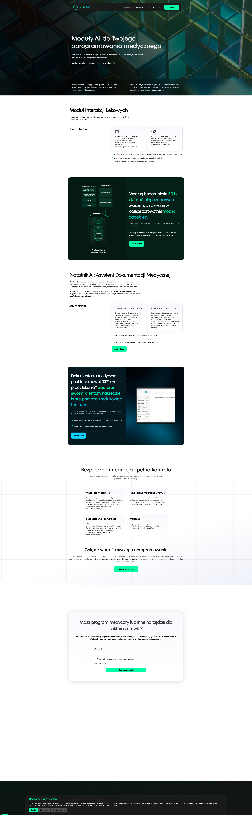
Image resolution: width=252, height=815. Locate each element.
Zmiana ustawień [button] (59, 810)
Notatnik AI (139, 7)
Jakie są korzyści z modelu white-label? (101, 733)
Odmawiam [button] (44, 810)
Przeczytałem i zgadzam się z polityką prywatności (115, 659)
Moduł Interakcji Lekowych (83, 63)
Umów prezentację (126, 670)
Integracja (150, 7)
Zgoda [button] (33, 810)
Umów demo (172, 7)
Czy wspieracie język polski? (97, 766)
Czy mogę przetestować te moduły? (100, 755)
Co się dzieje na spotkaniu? (97, 744)
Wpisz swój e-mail (100, 649)
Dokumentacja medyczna (147, 791)
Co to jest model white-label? (97, 722)
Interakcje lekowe (125, 7)
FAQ (159, 7)
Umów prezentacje (126, 569)
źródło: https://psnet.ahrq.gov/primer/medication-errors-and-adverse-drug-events (155, 224)
